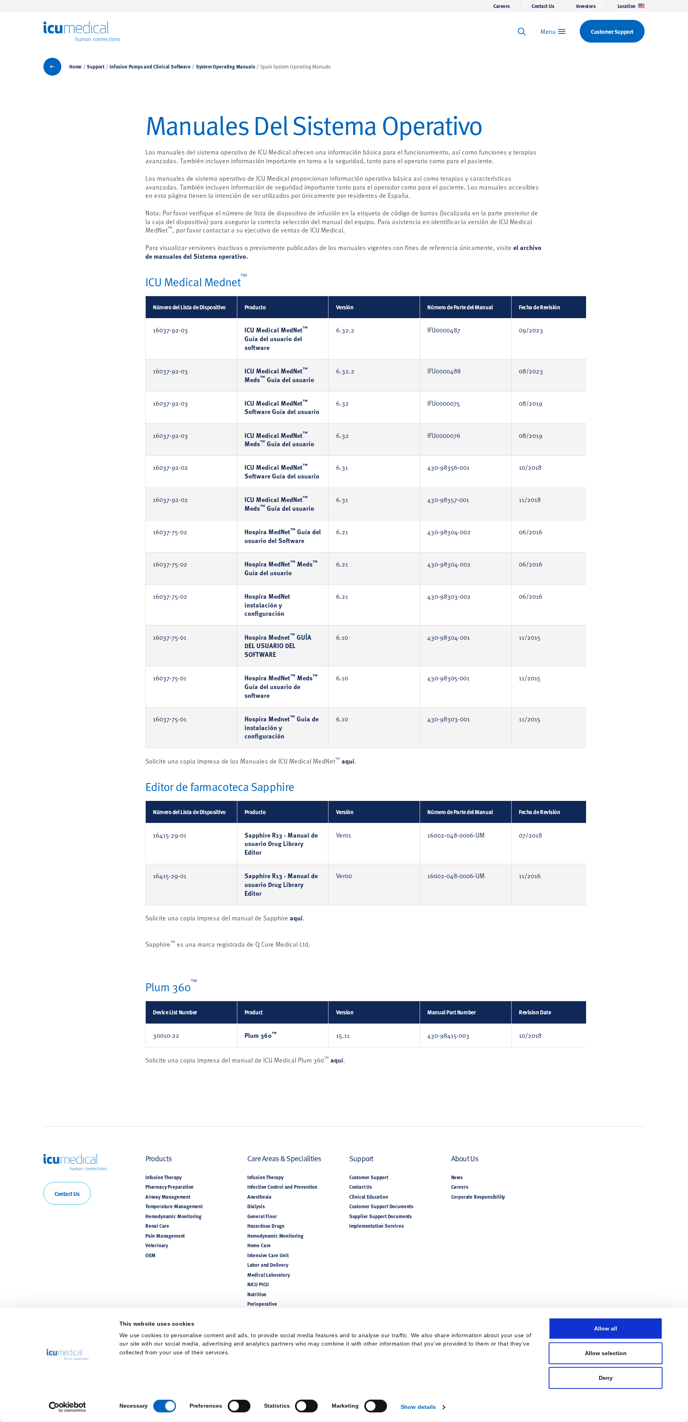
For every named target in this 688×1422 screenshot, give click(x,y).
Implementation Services (376, 1225)
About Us (464, 1158)
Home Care (259, 1245)
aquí (348, 761)
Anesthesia (259, 1196)
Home (75, 66)
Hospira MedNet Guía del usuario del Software (282, 536)
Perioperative (262, 1303)
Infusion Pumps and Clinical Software (149, 66)
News (457, 1177)
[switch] (239, 1406)
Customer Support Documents (381, 1206)
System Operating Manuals (225, 66)
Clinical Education (368, 1196)
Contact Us (543, 6)
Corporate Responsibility (478, 1196)
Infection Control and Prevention (282, 1186)
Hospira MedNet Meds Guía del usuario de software (281, 686)
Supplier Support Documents (380, 1216)
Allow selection (606, 1353)
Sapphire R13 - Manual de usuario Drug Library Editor (281, 843)
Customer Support (368, 1177)
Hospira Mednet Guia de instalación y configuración (281, 727)
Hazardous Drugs (265, 1225)
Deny (606, 1378)
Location (626, 6)
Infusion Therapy (163, 1177)
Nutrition (256, 1294)
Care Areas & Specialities (284, 1158)
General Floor (262, 1216)
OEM (150, 1255)
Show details (418, 1407)
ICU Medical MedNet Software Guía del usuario (281, 407)
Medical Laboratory (268, 1274)
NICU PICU (258, 1284)
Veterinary (156, 1245)
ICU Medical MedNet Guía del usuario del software (276, 338)
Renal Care (157, 1225)
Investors (586, 6)
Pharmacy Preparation (169, 1186)
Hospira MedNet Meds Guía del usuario (281, 568)
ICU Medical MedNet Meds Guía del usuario (279, 375)
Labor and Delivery (267, 1264)
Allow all (605, 1328)
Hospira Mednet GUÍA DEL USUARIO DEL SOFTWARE (277, 646)
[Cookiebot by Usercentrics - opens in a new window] (67, 1407)
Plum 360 (260, 1035)
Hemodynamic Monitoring (173, 1216)
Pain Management (165, 1235)
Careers (501, 6)
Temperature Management (174, 1206)
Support (95, 66)
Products (158, 1158)
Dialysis (256, 1206)
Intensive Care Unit (268, 1255)
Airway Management (167, 1196)
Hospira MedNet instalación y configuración (267, 605)
